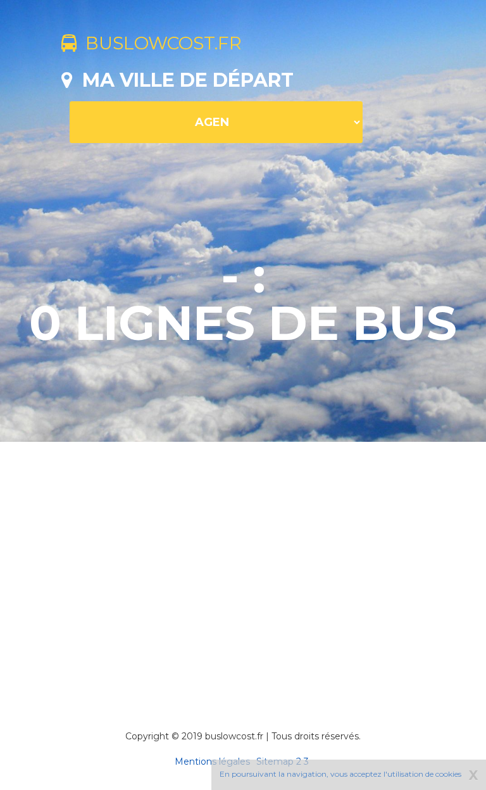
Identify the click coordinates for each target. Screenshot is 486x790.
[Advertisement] (273, 568)
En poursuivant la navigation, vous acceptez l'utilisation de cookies (340, 774)
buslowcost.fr (159, 43)
